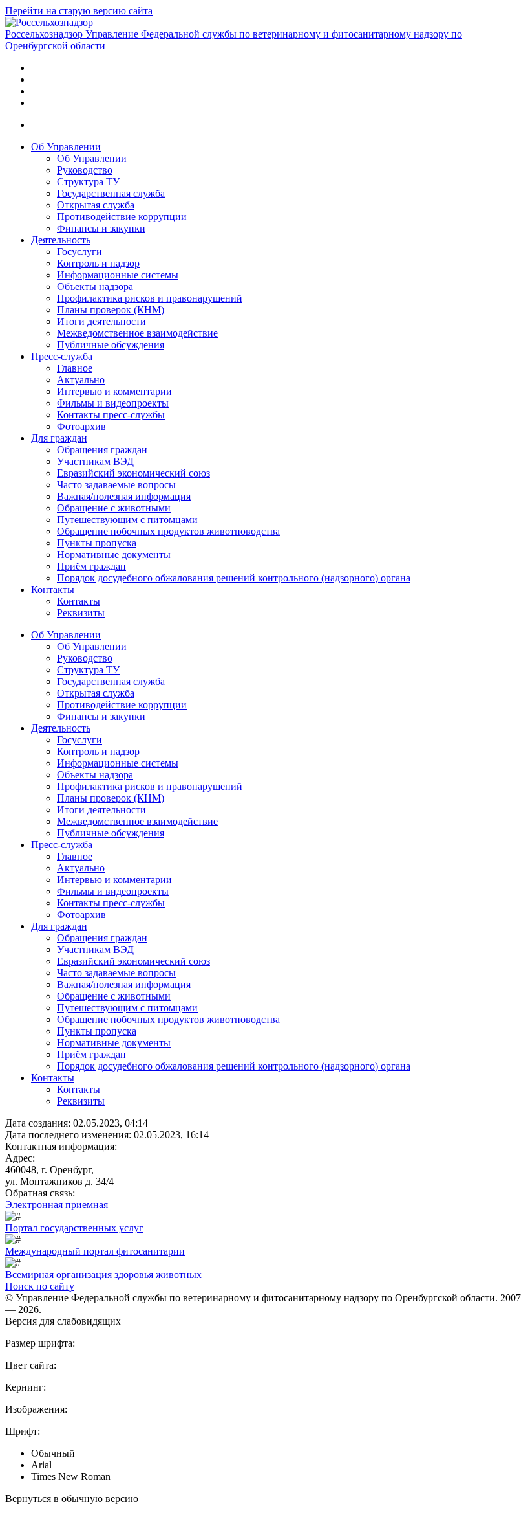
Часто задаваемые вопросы (116, 484)
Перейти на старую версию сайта (79, 10)
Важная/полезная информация (124, 496)
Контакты (52, 589)
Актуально (81, 379)
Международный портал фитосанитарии (95, 1251)
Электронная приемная (56, 1204)
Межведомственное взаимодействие (137, 333)
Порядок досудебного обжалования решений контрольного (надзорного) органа (233, 577)
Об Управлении (66, 146)
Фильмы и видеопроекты (113, 403)
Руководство (84, 169)
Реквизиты (81, 612)
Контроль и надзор (98, 263)
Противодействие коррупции (122, 216)
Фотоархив (81, 426)
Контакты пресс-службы (111, 414)
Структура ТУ (88, 181)
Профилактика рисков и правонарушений (149, 298)
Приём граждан (91, 566)
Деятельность (60, 239)
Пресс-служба (61, 356)
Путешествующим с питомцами (127, 519)
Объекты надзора (95, 286)
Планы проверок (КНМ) (110, 309)
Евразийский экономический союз (133, 472)
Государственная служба (111, 193)
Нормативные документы (114, 554)
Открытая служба (95, 204)
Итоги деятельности (101, 321)
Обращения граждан (102, 449)
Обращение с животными (114, 507)
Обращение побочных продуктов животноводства (168, 531)
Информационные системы (117, 274)
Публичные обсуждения (110, 344)
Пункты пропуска (96, 542)
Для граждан (59, 437)
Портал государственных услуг (74, 1227)
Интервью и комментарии (114, 391)
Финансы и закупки (101, 228)
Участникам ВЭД (95, 461)
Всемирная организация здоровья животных (103, 1274)
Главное (74, 368)
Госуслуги (79, 251)
